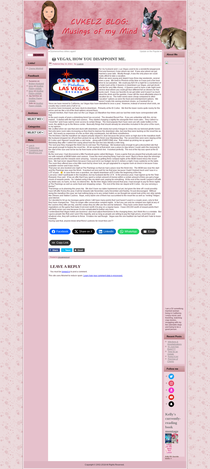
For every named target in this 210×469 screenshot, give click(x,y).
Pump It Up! (173, 356)
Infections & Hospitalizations (174, 343)
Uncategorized (64, 257)
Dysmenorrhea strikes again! (63, 51)
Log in (31, 145)
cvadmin (80, 64)
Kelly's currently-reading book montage (173, 422)
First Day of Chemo (172, 360)
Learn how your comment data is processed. (103, 275)
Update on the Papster (150, 51)
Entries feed (34, 148)
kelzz (31, 86)
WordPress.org (35, 153)
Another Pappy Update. (36, 87)
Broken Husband (36, 83)
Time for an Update (172, 353)
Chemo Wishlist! (36, 68)
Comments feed (36, 150)
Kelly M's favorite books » (172, 457)
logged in (66, 271)
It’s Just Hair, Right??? (173, 348)
